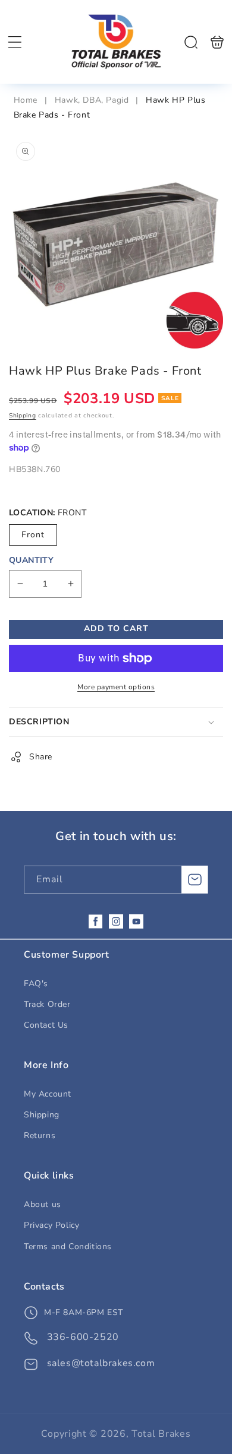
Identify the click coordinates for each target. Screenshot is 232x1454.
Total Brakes (160, 1433)
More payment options (116, 687)
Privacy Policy (51, 1225)
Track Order (47, 1004)
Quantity (31, 560)
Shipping (22, 415)
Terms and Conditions (68, 1246)
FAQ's (36, 983)
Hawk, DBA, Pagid (92, 100)
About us (42, 1204)
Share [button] (40, 756)
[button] (15, 42)
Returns (39, 1135)
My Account (47, 1094)
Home (27, 100)
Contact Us (46, 1025)
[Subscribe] (194, 880)
